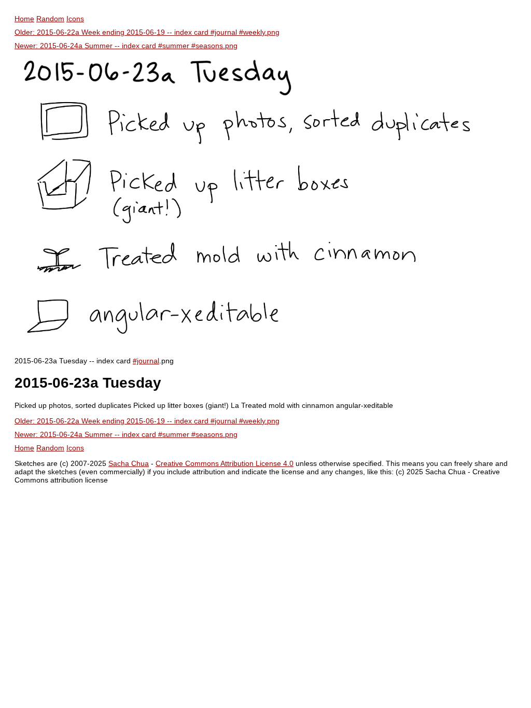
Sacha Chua (128, 463)
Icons (75, 19)
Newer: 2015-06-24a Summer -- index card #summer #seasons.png (126, 45)
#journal (146, 361)
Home (24, 19)
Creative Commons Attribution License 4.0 (225, 463)
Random (50, 19)
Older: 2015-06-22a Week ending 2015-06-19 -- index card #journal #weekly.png (147, 32)
